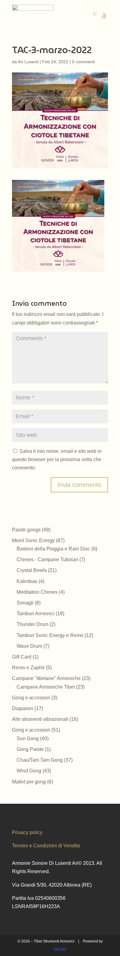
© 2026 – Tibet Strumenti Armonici (46, 941)
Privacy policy (27, 832)
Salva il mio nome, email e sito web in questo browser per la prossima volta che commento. (57, 459)
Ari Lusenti (28, 61)
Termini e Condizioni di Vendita (46, 845)
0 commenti (83, 61)
